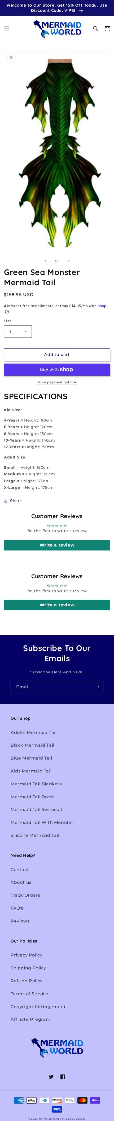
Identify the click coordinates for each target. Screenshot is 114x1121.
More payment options (57, 382)
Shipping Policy (28, 967)
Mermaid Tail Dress (33, 796)
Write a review (57, 545)
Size (8, 321)
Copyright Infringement (38, 1006)
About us (21, 882)
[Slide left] (45, 261)
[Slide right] (68, 261)
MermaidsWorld (49, 1119)
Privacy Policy (26, 955)
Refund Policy (27, 980)
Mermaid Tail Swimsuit (37, 809)
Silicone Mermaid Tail (35, 835)
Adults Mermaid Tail (33, 732)
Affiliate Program (30, 1019)
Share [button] (16, 500)
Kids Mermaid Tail (31, 771)
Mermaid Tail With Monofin (42, 822)
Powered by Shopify (73, 1119)
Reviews (20, 921)
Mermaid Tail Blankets (36, 783)
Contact (20, 869)
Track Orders (25, 895)
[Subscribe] (97, 687)
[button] (6, 29)
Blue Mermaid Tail (31, 758)
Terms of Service (30, 993)
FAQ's (17, 908)
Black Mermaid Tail (32, 745)
